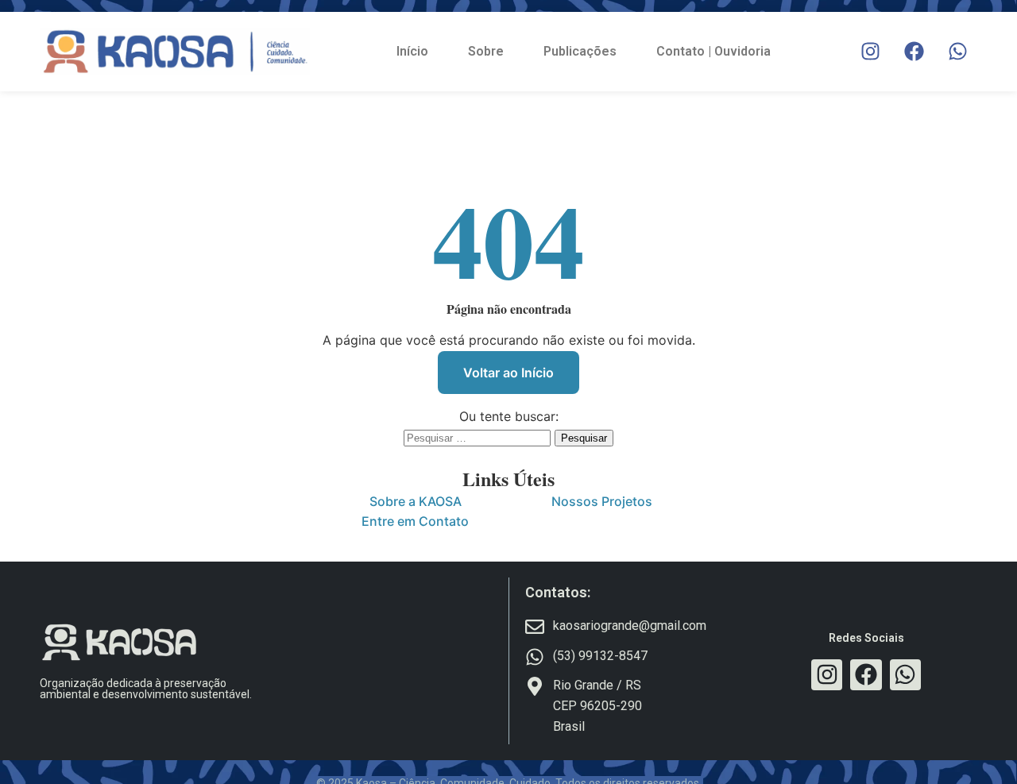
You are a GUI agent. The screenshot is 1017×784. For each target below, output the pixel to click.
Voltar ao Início (508, 372)
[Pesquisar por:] (479, 437)
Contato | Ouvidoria (713, 51)
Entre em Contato (415, 521)
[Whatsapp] (957, 51)
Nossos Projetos (601, 501)
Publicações (580, 51)
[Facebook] (914, 51)
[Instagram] (870, 51)
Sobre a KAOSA (415, 501)
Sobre (486, 51)
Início (412, 51)
